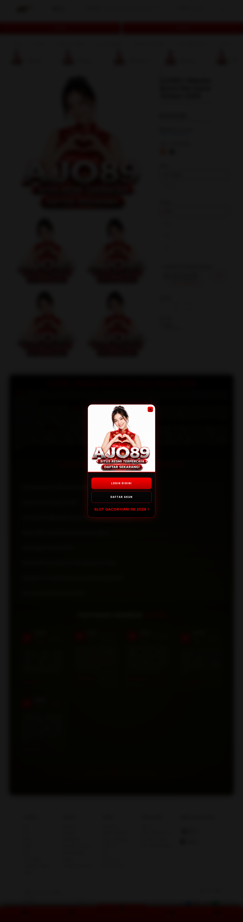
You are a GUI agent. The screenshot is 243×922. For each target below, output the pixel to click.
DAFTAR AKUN (121, 497)
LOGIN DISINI (121, 483)
